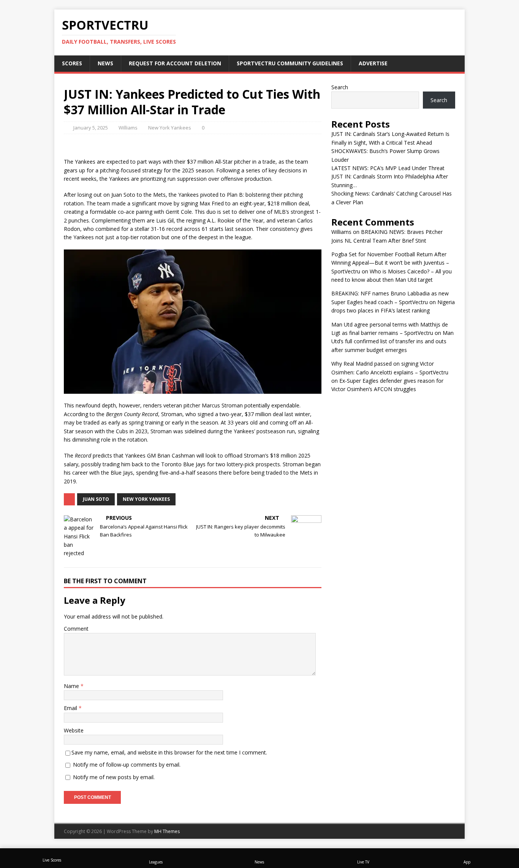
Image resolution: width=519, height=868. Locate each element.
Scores (72, 63)
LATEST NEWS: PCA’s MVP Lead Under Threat (388, 168)
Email (71, 708)
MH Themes (167, 831)
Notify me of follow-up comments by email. (126, 764)
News (105, 63)
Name (72, 686)
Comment (76, 628)
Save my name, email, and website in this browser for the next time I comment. (169, 752)
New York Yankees (169, 127)
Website (74, 730)
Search (339, 87)
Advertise (373, 63)
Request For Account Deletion (175, 63)
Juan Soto (96, 499)
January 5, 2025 (90, 127)
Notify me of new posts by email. (114, 777)
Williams (128, 127)
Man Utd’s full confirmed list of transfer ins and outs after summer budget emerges (392, 341)
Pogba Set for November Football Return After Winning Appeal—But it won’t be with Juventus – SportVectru (390, 263)
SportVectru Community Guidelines (290, 63)
